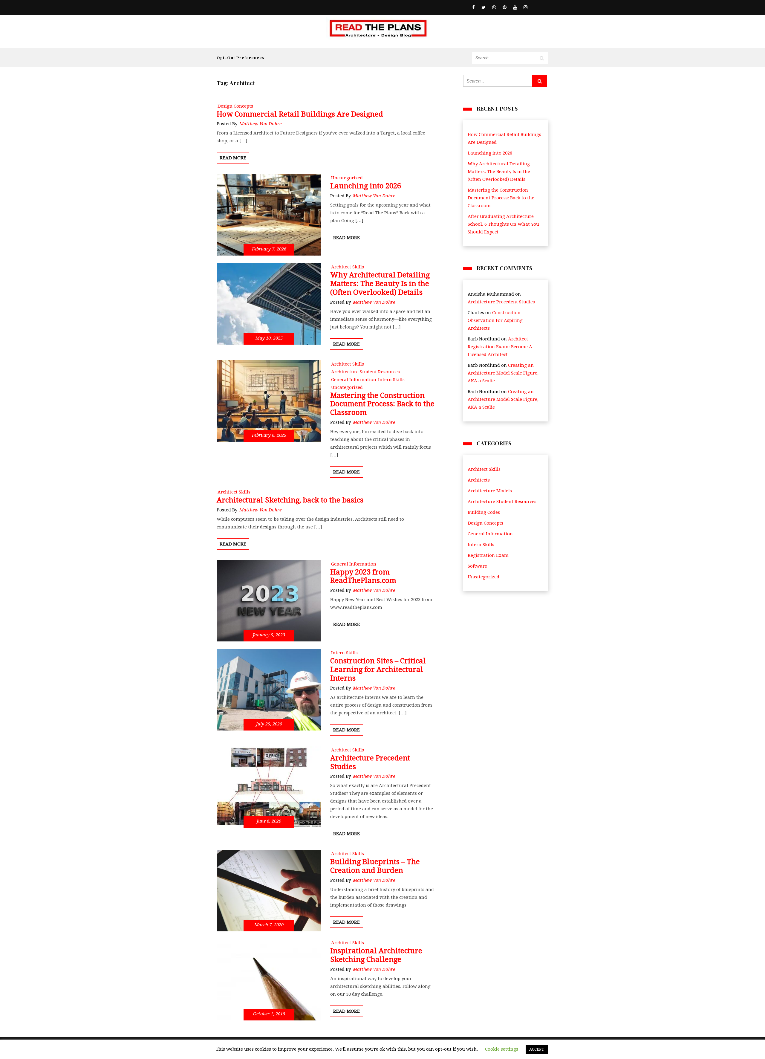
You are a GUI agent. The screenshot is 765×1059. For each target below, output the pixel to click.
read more (233, 158)
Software (477, 566)
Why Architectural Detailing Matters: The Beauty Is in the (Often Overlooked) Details (499, 171)
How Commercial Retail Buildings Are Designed (504, 138)
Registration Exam (488, 555)
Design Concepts (485, 523)
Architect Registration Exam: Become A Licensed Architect (500, 346)
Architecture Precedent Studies (501, 302)
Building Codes (484, 512)
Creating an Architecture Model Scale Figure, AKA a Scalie (503, 373)
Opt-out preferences (240, 57)
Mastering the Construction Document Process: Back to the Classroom (501, 197)
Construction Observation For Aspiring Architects (495, 320)
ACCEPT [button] (536, 1049)
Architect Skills (484, 469)
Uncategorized (483, 577)
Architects (479, 480)
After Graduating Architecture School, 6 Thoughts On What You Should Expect (503, 224)
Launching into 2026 (490, 153)
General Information (490, 534)
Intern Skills (481, 544)
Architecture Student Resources (502, 501)
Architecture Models (490, 490)
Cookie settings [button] (501, 1049)
